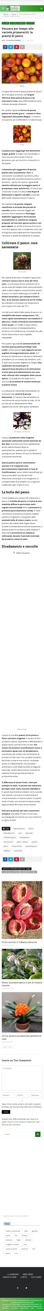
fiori (16, 1235)
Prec (5, 1047)
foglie (18, 1240)
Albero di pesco (19, 829)
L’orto (23, 1277)
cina (20, 833)
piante (8, 1235)
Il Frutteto (30, 23)
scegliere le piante (12, 1244)
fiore (25, 1244)
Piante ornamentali (13, 1231)
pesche (34, 842)
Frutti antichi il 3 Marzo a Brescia (19, 942)
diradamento (24, 837)
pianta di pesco (31, 846)
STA (41, 1300)
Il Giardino (13, 1274)
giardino (35, 1231)
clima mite (29, 833)
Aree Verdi (28, 1274)
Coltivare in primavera (17, 23)
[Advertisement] (22, 1193)
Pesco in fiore (17, 846)
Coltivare (5, 23)
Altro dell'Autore (11, 872)
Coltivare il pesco (10, 837)
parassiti (25, 1249)
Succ (10, 1047)
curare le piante (11, 1249)
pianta (8, 1253)
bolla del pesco (9, 833)
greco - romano (22, 842)
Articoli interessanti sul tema (17, 869)
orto (33, 1249)
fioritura (25, 1235)
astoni (31, 829)
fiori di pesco (8, 842)
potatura (7, 851)
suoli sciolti (18, 851)
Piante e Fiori (9, 1277)
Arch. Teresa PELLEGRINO (11, 40)
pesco (6, 846)
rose (16, 1253)
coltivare (28, 1240)
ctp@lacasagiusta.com (34, 1306)
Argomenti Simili (28, 872)
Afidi (26, 1231)
